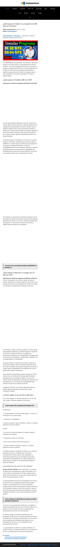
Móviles (26, 13)
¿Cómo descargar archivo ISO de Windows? (16, 537)
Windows (7, 8)
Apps (45, 8)
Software (15, 8)
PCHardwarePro (8, 35)
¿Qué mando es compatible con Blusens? (15, 538)
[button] (30, 17)
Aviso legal (23, 544)
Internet (33, 13)
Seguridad (38, 8)
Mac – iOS (30, 8)
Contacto (54, 544)
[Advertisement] (20, 96)
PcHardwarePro (12, 31)
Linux (19, 13)
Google (40, 13)
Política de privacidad (45, 544)
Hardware (22, 8)
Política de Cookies (32, 544)
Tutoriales (52, 8)
